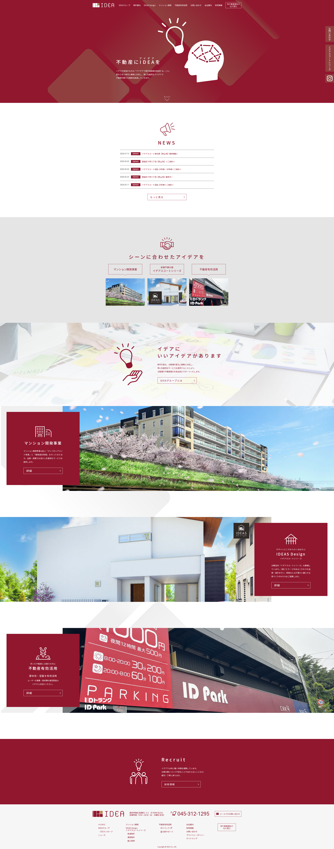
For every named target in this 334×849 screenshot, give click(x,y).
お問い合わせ (195, 5)
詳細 (29, 471)
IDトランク (165, 828)
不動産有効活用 (181, 5)
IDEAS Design (150, 5)
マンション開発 (165, 5)
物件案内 (137, 5)
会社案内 (208, 5)
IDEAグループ (124, 5)
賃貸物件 (131, 837)
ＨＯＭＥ (102, 824)
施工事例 (131, 840)
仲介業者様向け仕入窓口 (233, 5)
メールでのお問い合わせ (230, 814)
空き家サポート (166, 831)
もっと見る (157, 197)
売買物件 (131, 833)
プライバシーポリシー (195, 835)
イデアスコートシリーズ (329, 58)
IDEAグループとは (171, 380)
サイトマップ (191, 838)
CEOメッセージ (106, 831)
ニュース (101, 835)
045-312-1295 (193, 814)
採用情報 (218, 5)
